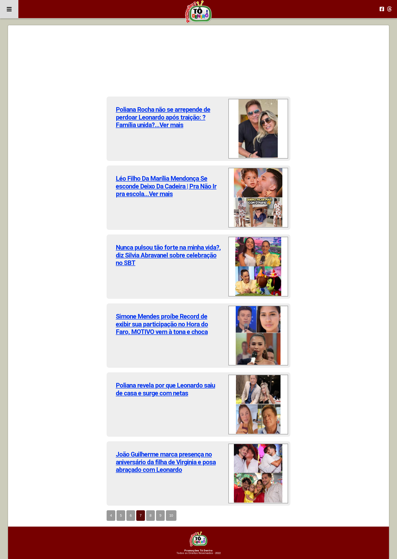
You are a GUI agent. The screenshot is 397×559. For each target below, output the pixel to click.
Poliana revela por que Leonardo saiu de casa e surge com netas (165, 389)
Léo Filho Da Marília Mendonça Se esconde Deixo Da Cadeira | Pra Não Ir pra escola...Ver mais (166, 186)
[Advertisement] (198, 62)
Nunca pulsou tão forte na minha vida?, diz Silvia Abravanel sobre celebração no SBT (168, 255)
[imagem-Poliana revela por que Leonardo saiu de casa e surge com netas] (258, 404)
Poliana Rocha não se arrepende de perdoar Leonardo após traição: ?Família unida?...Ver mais (163, 117)
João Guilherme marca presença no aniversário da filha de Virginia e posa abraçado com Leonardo (166, 462)
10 (171, 515)
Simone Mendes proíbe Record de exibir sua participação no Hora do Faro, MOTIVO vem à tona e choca (162, 324)
